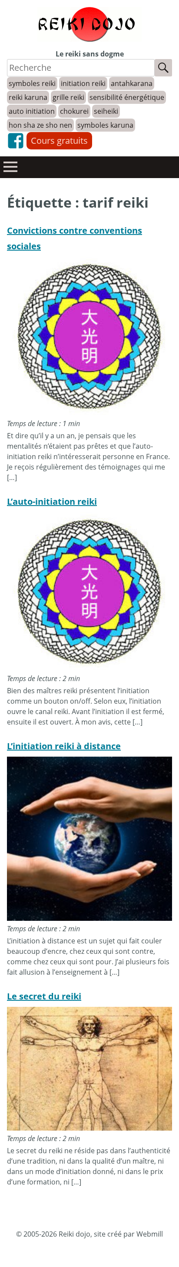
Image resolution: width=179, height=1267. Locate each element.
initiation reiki (83, 83)
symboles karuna (105, 125)
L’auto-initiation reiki (52, 501)
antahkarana (131, 83)
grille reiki (68, 97)
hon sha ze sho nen (40, 125)
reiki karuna (28, 97)
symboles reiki (32, 83)
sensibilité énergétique (127, 97)
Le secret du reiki (44, 996)
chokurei (74, 111)
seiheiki (106, 111)
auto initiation (32, 111)
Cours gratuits (59, 140)
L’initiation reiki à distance (64, 746)
